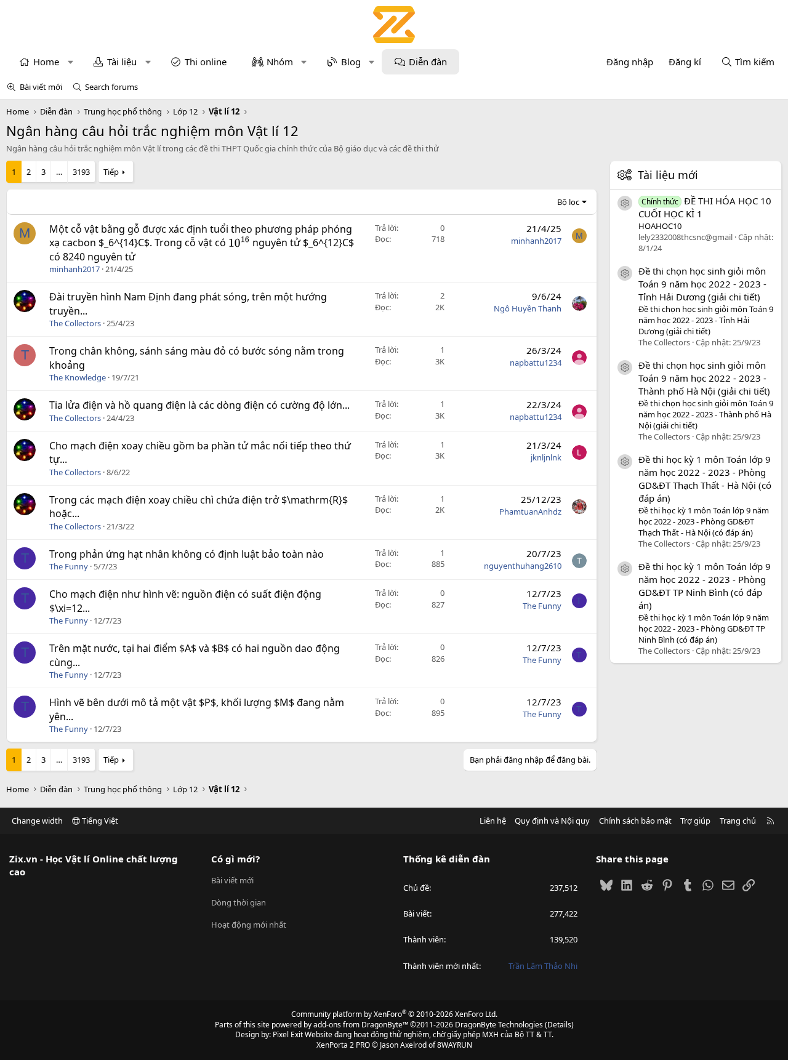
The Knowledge (77, 377)
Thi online (206, 61)
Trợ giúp (695, 820)
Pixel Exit (288, 1034)
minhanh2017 (74, 269)
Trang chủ (738, 820)
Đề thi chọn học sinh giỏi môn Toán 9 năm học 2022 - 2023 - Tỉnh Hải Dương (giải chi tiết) (702, 283)
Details (559, 1024)
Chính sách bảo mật (635, 820)
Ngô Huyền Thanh (527, 308)
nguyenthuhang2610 (522, 565)
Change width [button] (37, 820)
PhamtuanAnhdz (530, 511)
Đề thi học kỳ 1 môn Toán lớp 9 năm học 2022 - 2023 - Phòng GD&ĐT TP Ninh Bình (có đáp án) (704, 585)
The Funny (68, 566)
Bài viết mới (41, 86)
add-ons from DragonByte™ (360, 1024)
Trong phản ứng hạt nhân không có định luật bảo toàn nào (186, 554)
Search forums (111, 86)
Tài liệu (122, 61)
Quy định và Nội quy (552, 820)
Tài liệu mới (668, 174)
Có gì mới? (235, 859)
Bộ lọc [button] (568, 201)
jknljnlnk (546, 457)
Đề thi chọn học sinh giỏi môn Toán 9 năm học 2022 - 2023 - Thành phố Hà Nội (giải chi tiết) (704, 377)
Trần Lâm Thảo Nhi (543, 965)
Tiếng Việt (99, 820)
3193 (81, 171)
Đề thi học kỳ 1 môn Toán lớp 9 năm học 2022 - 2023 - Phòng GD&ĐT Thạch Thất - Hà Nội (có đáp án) (704, 478)
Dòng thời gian (238, 902)
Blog (351, 61)
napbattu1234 (535, 362)
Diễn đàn (428, 61)
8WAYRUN (454, 1045)
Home (46, 61)
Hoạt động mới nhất (248, 924)
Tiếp (111, 171)
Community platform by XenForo (394, 1014)
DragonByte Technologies (499, 1024)
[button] (70, 61)
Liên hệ (493, 820)
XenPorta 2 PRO (343, 1045)
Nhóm (280, 61)
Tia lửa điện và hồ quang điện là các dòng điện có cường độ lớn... (199, 405)
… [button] (59, 171)
